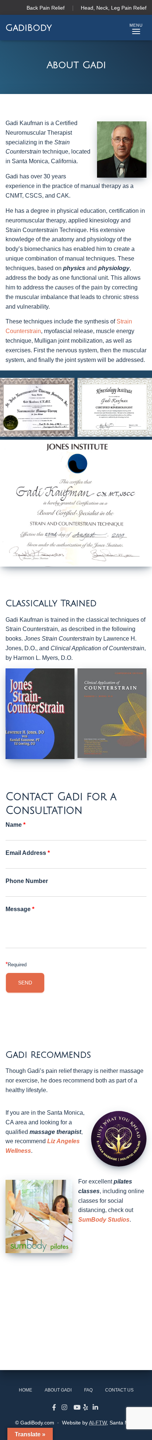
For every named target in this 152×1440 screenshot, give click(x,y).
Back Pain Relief (46, 8)
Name (15, 825)
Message (20, 909)
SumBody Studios (103, 1219)
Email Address (28, 853)
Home (25, 1390)
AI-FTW (98, 1423)
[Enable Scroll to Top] (137, 1425)
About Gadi (58, 1390)
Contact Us (119, 1390)
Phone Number (27, 881)
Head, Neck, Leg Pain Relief (113, 8)
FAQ (88, 1390)
